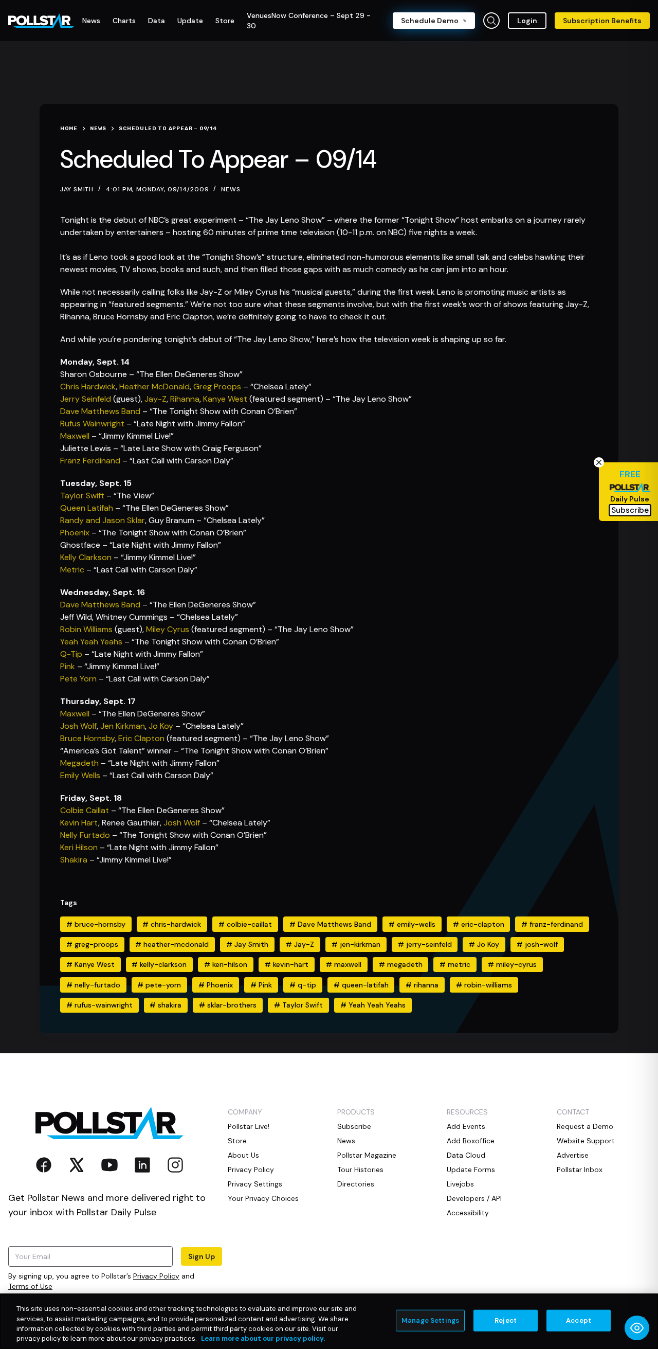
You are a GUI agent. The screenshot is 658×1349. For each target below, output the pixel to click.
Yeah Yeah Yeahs (91, 641)
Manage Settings (430, 1320)
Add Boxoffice (471, 1140)
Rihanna (184, 398)
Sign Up (201, 1256)
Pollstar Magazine (366, 1155)
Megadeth (79, 763)
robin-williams (484, 985)
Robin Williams (86, 629)
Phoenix (74, 532)
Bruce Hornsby (87, 738)
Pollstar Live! (248, 1126)
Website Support (586, 1140)
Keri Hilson (79, 847)
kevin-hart (286, 964)
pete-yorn (159, 985)
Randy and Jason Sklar (102, 520)
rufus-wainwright (99, 1005)
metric (455, 964)
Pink (67, 666)
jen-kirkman (356, 944)
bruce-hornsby (95, 924)
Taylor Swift (82, 495)
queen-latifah (361, 985)
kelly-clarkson (159, 964)
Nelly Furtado (85, 835)
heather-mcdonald (172, 944)
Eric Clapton (141, 738)
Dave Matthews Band (100, 411)
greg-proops (92, 944)
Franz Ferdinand (90, 460)
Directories (355, 1184)
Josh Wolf (78, 726)
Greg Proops (217, 386)
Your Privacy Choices (263, 1198)
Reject (506, 1320)
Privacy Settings (255, 1184)
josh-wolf (537, 944)
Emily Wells (80, 775)
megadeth (401, 964)
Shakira (73, 859)
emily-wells (412, 924)
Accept (578, 1320)
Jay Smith (247, 944)
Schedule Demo (430, 20)
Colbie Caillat (84, 810)
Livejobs (460, 1184)
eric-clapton (478, 924)
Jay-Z (155, 398)
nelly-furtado (93, 985)
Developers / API (474, 1198)
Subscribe (354, 1126)
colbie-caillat (245, 924)
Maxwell (74, 435)
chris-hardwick (171, 924)
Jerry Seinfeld (85, 398)
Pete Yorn (78, 678)
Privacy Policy (156, 1276)
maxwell (343, 964)
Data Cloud (466, 1155)
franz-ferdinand (552, 924)
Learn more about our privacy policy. (263, 1338)
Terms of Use (30, 1286)
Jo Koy (161, 726)
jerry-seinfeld (425, 944)
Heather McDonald (154, 386)
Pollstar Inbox (579, 1169)
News (230, 189)
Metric (72, 569)
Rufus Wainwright (92, 423)
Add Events (466, 1126)
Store (237, 1140)
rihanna (422, 985)
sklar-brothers (228, 1005)
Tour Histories (360, 1169)
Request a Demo (585, 1126)
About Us (243, 1155)
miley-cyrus (512, 964)
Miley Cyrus (167, 629)
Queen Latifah (86, 507)
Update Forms (471, 1169)
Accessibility (468, 1212)
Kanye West (225, 398)
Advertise (573, 1155)
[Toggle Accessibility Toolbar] (637, 1328)
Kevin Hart (79, 822)
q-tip (302, 985)
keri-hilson (225, 964)
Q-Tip (71, 654)
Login (527, 20)
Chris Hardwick (88, 386)
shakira (165, 1005)
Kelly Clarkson (86, 557)
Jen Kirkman (122, 726)
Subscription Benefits (602, 20)
